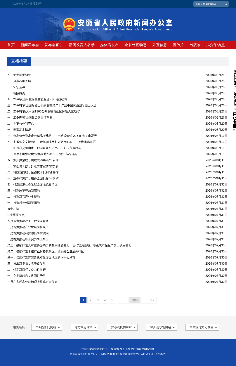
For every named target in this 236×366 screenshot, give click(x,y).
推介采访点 (215, 45)
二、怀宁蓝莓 (16, 87)
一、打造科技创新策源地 (23, 202)
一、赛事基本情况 (19, 129)
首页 (11, 45)
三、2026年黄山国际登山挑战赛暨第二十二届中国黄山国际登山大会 (52, 105)
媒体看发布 (109, 45)
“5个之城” (13, 208)
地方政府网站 (83, 327)
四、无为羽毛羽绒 (19, 75)
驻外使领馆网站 (160, 327)
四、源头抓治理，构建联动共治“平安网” (33, 160)
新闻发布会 (29, 45)
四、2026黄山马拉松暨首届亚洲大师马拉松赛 (37, 99)
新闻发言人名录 (82, 45)
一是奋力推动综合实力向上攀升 (28, 239)
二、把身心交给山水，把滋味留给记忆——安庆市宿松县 (44, 148)
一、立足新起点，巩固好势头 (26, 275)
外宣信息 (159, 45)
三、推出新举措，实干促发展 (26, 263)
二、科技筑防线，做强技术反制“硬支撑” (33, 172)
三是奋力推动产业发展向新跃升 (28, 227)
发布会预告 (54, 45)
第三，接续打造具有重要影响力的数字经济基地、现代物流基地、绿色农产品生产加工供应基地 (69, 245)
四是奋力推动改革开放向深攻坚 (28, 221)
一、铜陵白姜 (16, 93)
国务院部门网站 (45, 327)
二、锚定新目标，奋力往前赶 (26, 269)
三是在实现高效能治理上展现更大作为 (32, 281)
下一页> (149, 300)
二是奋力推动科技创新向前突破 (28, 233)
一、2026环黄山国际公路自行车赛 (29, 117)
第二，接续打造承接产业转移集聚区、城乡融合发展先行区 (45, 251)
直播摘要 (19, 61)
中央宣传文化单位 (201, 327)
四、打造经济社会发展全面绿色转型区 (32, 184)
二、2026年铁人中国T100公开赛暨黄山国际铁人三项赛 (43, 111)
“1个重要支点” (16, 214)
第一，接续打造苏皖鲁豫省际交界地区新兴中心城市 (41, 257)
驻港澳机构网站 (121, 327)
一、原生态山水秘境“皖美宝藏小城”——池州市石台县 (42, 154)
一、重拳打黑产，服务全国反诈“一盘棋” (33, 178)
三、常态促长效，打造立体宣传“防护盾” (33, 166)
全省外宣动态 (135, 45)
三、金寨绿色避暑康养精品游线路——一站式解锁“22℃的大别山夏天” (52, 135)
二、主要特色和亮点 (20, 123)
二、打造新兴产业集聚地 (23, 196)
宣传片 (178, 45)
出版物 (195, 45)
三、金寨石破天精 (19, 81)
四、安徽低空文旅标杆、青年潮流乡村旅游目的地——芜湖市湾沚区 (51, 141)
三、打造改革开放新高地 (23, 190)
